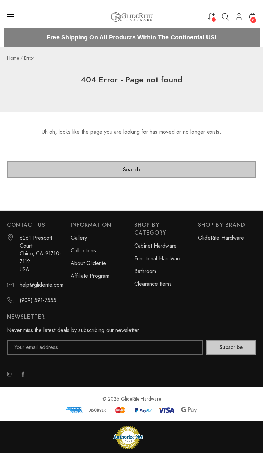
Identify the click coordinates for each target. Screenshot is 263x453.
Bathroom (145, 271)
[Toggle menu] (11, 17)
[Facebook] (23, 374)
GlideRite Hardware (221, 238)
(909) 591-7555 (38, 300)
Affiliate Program (90, 276)
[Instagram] (9, 374)
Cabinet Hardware (155, 246)
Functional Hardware (158, 258)
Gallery (79, 238)
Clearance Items (153, 284)
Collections (83, 250)
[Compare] (211, 16)
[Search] (225, 16)
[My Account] (239, 16)
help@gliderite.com (41, 285)
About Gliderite (88, 263)
